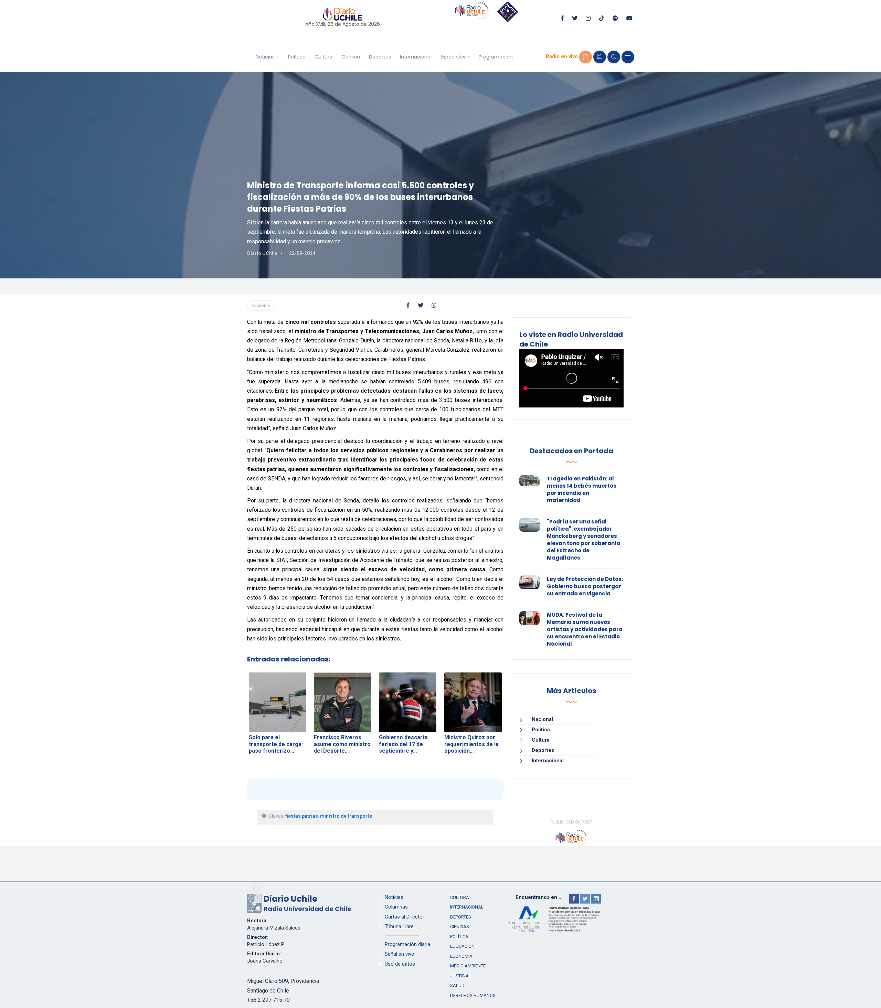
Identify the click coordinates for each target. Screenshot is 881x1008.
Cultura (323, 56)
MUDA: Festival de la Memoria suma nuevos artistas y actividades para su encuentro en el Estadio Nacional (585, 629)
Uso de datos (400, 964)
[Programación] (599, 57)
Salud (457, 985)
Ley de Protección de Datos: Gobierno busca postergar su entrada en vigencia (585, 586)
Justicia (459, 975)
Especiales (452, 56)
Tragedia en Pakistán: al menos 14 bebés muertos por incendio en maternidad (581, 489)
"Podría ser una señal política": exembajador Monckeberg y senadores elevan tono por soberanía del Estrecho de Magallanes (583, 539)
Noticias (265, 56)
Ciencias (459, 926)
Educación (462, 946)
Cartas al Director (404, 917)
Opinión (350, 56)
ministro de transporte (346, 816)
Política (297, 56)
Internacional (416, 56)
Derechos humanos (473, 995)
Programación (496, 56)
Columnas (396, 907)
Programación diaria (407, 944)
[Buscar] (613, 57)
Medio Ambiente (468, 965)
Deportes (380, 56)
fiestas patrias (301, 816)
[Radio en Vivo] (585, 57)
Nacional (261, 305)
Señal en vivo (399, 954)
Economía (461, 956)
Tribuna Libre (399, 926)
